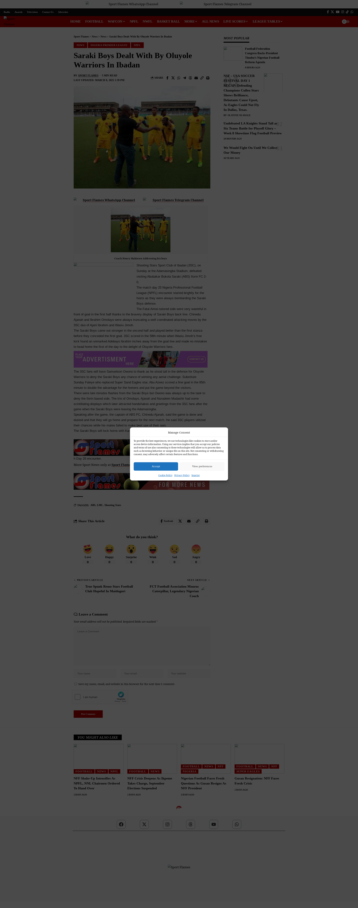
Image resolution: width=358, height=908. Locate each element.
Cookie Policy (165, 475)
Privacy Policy (182, 475)
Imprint (195, 475)
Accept (156, 466)
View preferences (202, 466)
